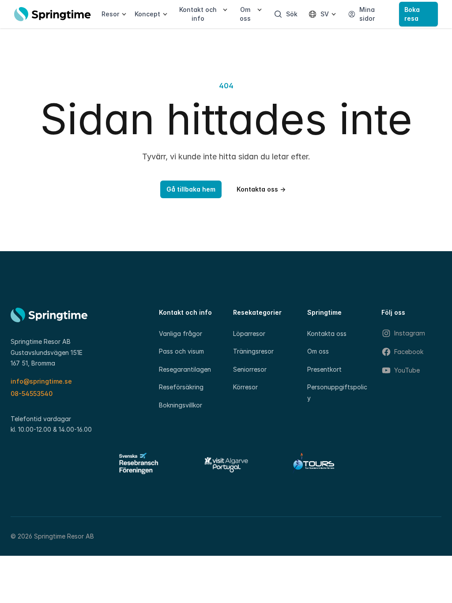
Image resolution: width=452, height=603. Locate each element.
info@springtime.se (41, 381)
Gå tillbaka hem (190, 189)
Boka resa (412, 14)
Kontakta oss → (261, 189)
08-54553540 (32, 393)
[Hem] (52, 14)
